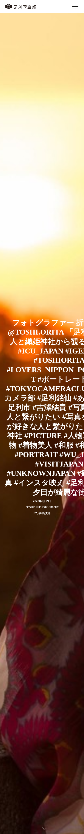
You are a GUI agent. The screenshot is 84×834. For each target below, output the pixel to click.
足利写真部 (43, 513)
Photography (49, 507)
